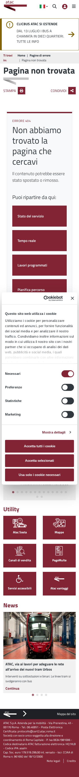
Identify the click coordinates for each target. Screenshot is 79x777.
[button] (44, 7)
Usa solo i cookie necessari (39, 475)
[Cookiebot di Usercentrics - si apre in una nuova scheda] (46, 298)
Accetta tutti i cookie (39, 446)
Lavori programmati (32, 265)
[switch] (67, 387)
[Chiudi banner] (72, 298)
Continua (12, 688)
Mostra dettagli (54, 432)
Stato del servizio (31, 216)
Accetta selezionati (39, 460)
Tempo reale (27, 240)
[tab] (13, 492)
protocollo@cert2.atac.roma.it (36, 731)
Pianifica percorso (31, 289)
